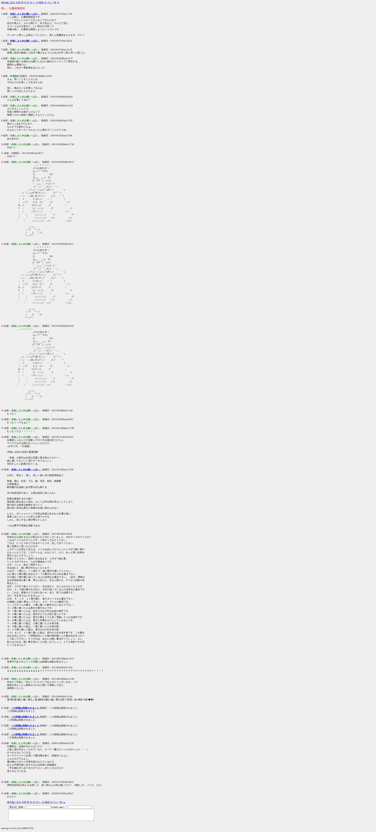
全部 (18, 2)
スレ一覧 (52, 2)
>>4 (16, 123)
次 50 (29, 2)
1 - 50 (35, 2)
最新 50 (43, 2)
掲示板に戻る (8, 2)
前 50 (23, 2)
